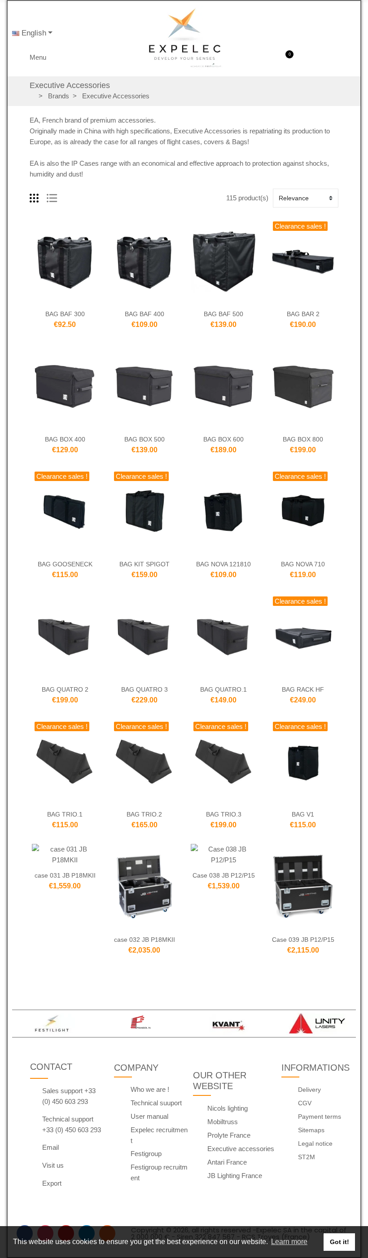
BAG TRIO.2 (144, 814)
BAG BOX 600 (223, 439)
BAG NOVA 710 (303, 564)
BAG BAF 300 (65, 314)
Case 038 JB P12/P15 (224, 875)
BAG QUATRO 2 (65, 689)
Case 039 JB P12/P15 (303, 939)
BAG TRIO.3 (223, 814)
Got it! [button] (339, 1241)
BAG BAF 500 (223, 314)
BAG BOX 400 (65, 439)
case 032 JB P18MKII (144, 939)
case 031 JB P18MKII (65, 875)
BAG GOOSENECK (65, 564)
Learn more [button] (289, 1241)
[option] (52, 1023)
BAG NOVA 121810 (223, 564)
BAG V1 (303, 814)
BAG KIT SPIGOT (144, 564)
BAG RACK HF (303, 689)
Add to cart (46, 298)
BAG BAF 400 (144, 314)
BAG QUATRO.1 (223, 689)
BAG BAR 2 (303, 314)
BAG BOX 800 (303, 439)
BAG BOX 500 (144, 439)
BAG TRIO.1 (65, 814)
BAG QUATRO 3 (144, 689)
